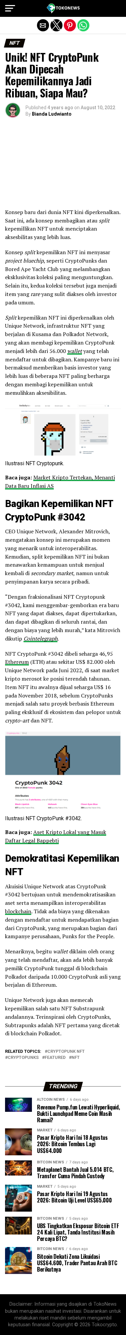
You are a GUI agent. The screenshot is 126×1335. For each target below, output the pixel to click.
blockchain (18, 911)
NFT (76, 1058)
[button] (10, 8)
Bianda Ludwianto (52, 114)
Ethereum (17, 661)
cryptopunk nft (66, 1051)
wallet (74, 351)
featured (55, 1058)
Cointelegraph (40, 638)
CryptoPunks (23, 1058)
